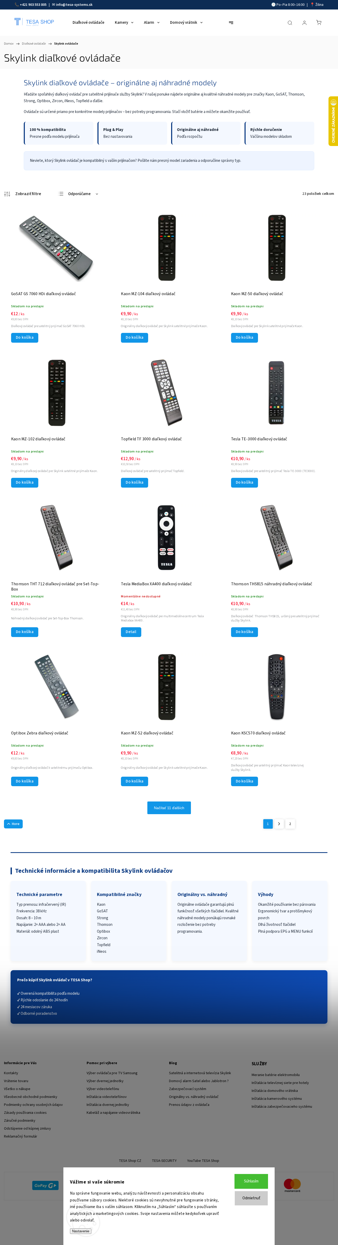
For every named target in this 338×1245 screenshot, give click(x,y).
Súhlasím (251, 1181)
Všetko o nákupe (17, 1089)
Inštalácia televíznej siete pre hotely (280, 1083)
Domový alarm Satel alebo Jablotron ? (199, 1081)
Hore (16, 824)
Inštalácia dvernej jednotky (108, 1104)
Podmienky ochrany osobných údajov (33, 1104)
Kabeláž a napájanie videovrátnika (113, 1112)
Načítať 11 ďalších (169, 808)
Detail (131, 632)
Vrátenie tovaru (16, 1081)
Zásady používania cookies (25, 1112)
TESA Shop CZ (130, 1160)
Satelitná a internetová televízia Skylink (200, 1073)
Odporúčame (79, 194)
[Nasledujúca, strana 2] (279, 824)
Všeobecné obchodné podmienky (30, 1097)
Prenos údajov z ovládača (189, 1104)
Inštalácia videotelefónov (107, 1097)
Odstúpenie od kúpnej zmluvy (27, 1128)
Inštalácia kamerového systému (277, 1098)
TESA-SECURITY (164, 1160)
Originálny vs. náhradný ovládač (194, 1097)
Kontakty (11, 1073)
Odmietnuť (251, 1198)
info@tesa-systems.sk (74, 4)
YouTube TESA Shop (203, 1160)
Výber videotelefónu (103, 1089)
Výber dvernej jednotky (105, 1081)
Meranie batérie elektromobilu (276, 1075)
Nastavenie (80, 1231)
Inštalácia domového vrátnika (275, 1090)
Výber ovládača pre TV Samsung (112, 1073)
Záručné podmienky (19, 1120)
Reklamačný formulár (20, 1136)
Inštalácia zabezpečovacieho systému (282, 1106)
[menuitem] (88, 23)
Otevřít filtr (22, 194)
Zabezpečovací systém (187, 1089)
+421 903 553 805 (33, 4)
